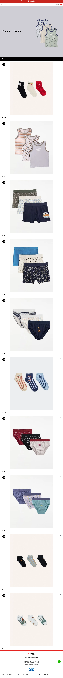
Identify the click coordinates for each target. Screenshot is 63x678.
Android (30, 1)
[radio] (58, 59)
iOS (34, 1)
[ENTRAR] (58, 4)
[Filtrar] (5, 59)
